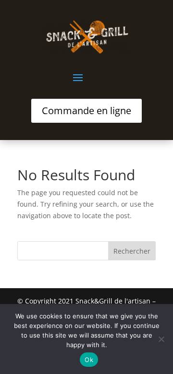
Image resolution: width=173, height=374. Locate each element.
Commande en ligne (86, 110)
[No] (161, 339)
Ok (89, 359)
